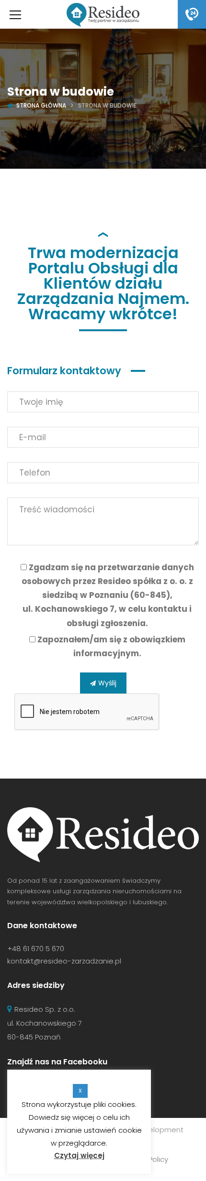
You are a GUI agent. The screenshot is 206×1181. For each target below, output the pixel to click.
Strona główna (41, 105)
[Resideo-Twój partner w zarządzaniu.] (103, 14)
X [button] (80, 1090)
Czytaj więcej (79, 1155)
